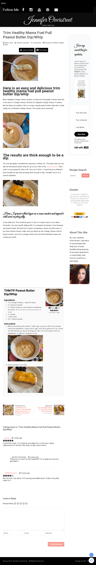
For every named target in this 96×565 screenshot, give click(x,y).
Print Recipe (42, 50)
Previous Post (23, 409)
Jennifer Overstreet (48, 20)
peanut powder (52, 167)
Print (53, 308)
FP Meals (55, 43)
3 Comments (37, 43)
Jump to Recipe (27, 50)
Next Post (44, 408)
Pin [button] (58, 308)
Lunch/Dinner (47, 413)
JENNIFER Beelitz (10, 473)
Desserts (48, 43)
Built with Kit (81, 147)
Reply (28, 438)
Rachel (6, 438)
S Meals (61, 43)
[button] (81, 90)
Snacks (5, 44)
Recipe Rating (8, 503)
